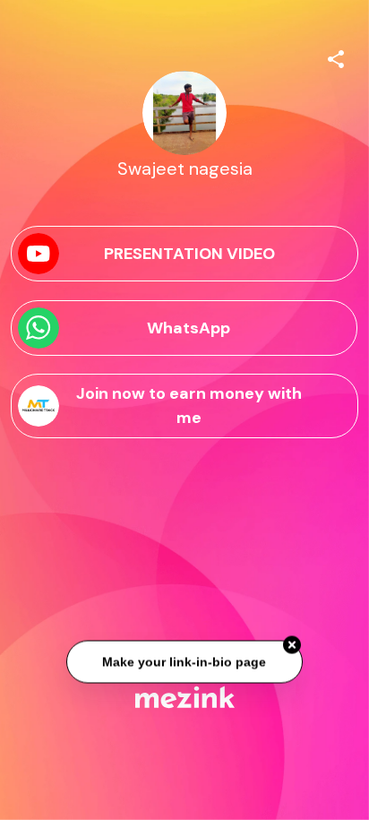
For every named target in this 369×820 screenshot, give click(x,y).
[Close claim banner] (292, 646)
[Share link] (336, 56)
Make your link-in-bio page (184, 662)
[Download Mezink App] (185, 696)
